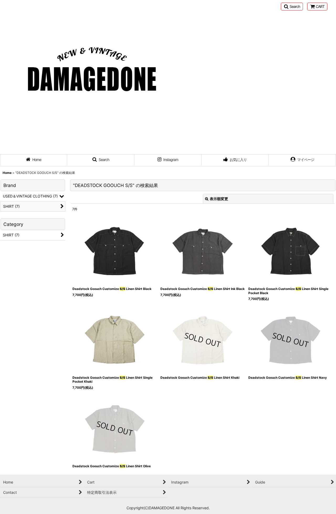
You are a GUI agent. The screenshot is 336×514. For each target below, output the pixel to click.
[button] (292, 7)
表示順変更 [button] (219, 198)
